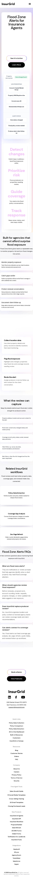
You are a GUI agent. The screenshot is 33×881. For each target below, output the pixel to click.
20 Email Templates (16, 802)
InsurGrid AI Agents (16, 816)
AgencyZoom (16, 855)
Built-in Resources (16, 735)
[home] (8, 3)
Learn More (16, 65)
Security (16, 781)
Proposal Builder (16, 825)
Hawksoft (16, 849)
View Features (16, 679)
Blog (16, 750)
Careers (16, 772)
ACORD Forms (16, 831)
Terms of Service (16, 778)
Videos (16, 756)
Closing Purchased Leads (16, 806)
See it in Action (16, 58)
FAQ (16, 759)
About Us (16, 769)
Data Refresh (16, 828)
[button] (30, 4)
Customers (16, 738)
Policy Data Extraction (16, 729)
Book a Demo (16, 672)
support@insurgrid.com (16, 707)
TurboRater (16, 858)
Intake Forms (16, 834)
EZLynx (16, 852)
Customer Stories (17, 753)
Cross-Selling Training (16, 799)
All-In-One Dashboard (16, 732)
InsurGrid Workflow (16, 822)
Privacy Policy (16, 775)
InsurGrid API (16, 819)
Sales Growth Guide (16, 791)
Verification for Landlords (16, 837)
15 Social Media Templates (16, 795)
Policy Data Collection (16, 723)
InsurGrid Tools (16, 840)
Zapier (16, 864)
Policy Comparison (16, 726)
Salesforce (16, 861)
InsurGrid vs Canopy (16, 741)
